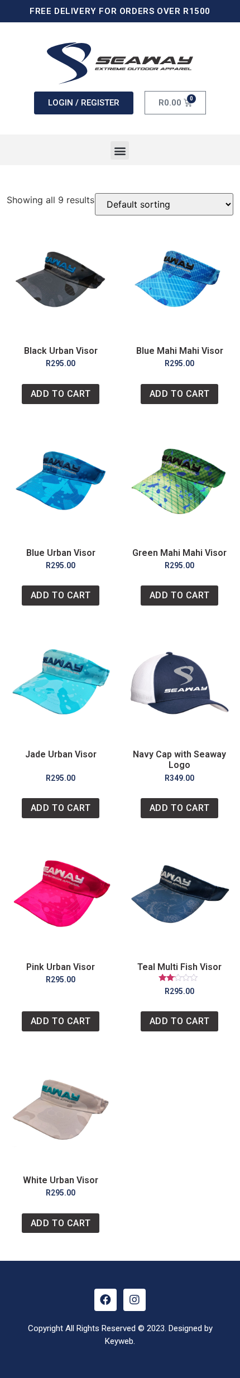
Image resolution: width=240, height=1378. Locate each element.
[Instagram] (134, 1300)
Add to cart (61, 393)
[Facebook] (105, 1300)
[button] (120, 150)
